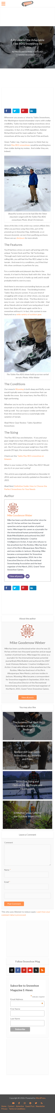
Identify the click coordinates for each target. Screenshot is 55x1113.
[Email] (27, 576)
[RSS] (42, 970)
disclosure (20, 238)
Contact (11, 1106)
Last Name (15, 1018)
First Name (15, 1009)
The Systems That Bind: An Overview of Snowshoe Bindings (27, 726)
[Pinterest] (24, 970)
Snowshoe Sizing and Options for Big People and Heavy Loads (27, 785)
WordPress (40, 1098)
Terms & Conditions (17, 1109)
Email (7, 882)
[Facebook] (18, 970)
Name (7, 870)
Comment (8, 842)
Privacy (4, 1109)
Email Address (26, 999)
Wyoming (19, 389)
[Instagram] (12, 970)
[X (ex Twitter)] (36, 970)
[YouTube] (30, 970)
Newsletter (40, 1106)
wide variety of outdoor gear (28, 314)
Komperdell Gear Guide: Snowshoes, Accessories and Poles (27, 755)
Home (3, 1106)
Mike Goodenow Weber (24, 52)
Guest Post (29, 1106)
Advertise (20, 1106)
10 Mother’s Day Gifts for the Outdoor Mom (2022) (27, 814)
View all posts (27, 697)
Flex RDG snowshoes (20, 145)
